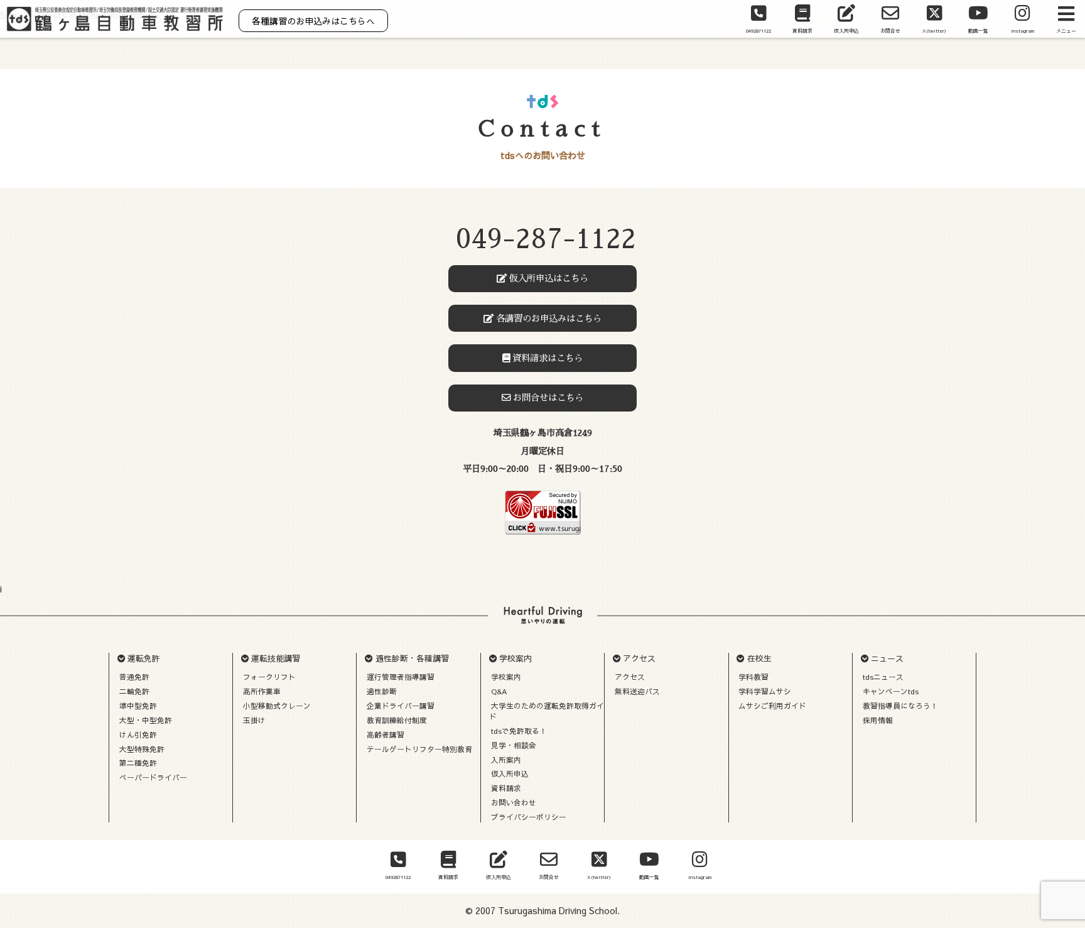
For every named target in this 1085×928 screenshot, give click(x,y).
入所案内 (506, 760)
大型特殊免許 (142, 749)
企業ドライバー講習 (401, 706)
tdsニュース (883, 677)
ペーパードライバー (153, 777)
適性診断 (382, 691)
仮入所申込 (510, 773)
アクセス (630, 677)
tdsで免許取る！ (519, 731)
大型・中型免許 (145, 720)
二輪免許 (134, 691)
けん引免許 (138, 734)
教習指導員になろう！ (900, 706)
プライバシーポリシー (528, 817)
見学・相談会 (513, 745)
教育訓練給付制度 (397, 720)
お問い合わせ (513, 802)
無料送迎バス (637, 691)
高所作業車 (262, 691)
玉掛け (254, 720)
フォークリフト (269, 677)
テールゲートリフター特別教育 (419, 749)
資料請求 (506, 788)
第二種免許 (138, 763)
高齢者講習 (385, 734)
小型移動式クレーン (277, 706)
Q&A (499, 691)
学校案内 (506, 677)
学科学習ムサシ (764, 691)
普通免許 (134, 677)
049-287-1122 (546, 239)
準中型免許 (138, 706)
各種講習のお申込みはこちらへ (313, 20)
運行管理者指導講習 (401, 677)
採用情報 (878, 720)
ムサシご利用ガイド (772, 706)
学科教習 (753, 677)
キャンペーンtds (891, 691)
